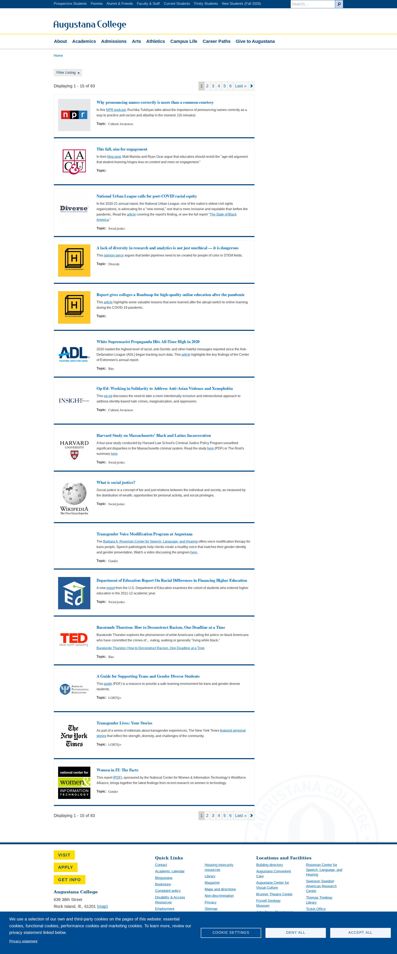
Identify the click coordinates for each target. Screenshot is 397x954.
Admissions (114, 41)
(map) (102, 906)
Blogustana (163, 878)
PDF (117, 777)
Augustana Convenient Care (273, 873)
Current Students (177, 4)
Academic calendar (170, 871)
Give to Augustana (255, 41)
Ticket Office (316, 909)
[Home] (90, 29)
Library (210, 876)
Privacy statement (23, 941)
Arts (136, 41)
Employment (164, 909)
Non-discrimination (219, 896)
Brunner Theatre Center (274, 894)
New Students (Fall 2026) (241, 4)
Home (58, 56)
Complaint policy (168, 891)
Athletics (155, 41)
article (131, 214)
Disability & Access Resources (170, 899)
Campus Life (183, 41)
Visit (64, 855)
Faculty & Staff (148, 4)
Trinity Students (206, 4)
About (60, 41)
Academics (84, 41)
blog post (114, 156)
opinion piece (114, 255)
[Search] (339, 4)
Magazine (212, 883)
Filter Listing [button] (66, 73)
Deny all (295, 933)
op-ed (108, 396)
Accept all (360, 933)
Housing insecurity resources (219, 867)
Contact (161, 865)
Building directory (269, 865)
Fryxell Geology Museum (268, 903)
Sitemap (211, 909)
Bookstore (163, 884)
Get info (69, 879)
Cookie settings (231, 933)
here (210, 448)
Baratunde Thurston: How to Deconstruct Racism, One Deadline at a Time (150, 648)
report (110, 588)
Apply (65, 867)
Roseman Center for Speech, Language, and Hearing (324, 870)
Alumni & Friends (119, 4)
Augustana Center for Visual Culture (272, 885)
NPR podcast (116, 110)
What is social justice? (116, 482)
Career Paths (217, 41)
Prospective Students (70, 4)
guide (108, 683)
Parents (97, 4)
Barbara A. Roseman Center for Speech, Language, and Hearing (150, 541)
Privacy (210, 902)
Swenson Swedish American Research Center (321, 886)
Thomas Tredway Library (319, 900)
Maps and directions (220, 889)
